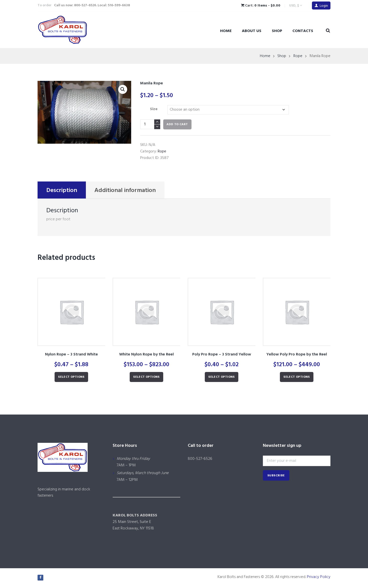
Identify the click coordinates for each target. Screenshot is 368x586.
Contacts (302, 31)
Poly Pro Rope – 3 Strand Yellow (221, 354)
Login (324, 6)
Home (226, 31)
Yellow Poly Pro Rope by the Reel (296, 354)
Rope (297, 56)
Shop (277, 31)
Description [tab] (61, 190)
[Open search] (328, 30)
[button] (122, 89)
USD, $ (294, 6)
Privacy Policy (318, 577)
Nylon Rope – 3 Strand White (71, 354)
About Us (251, 31)
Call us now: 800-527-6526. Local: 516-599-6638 (92, 5)
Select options (71, 376)
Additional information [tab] (125, 190)
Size (153, 109)
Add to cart (177, 124)
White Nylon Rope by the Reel (146, 354)
